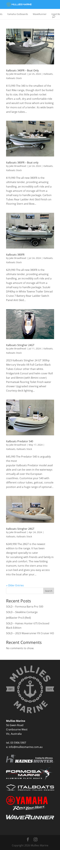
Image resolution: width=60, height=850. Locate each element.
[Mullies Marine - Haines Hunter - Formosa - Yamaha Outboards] (19, 4)
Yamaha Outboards (17, 14)
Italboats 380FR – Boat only (22, 162)
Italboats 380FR (15, 254)
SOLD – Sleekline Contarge (22, 612)
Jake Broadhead (17, 73)
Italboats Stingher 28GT (20, 529)
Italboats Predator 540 (19, 441)
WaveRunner (40, 14)
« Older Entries (15, 585)
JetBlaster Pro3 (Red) (18, 617)
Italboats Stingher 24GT (20, 345)
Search (48, 590)
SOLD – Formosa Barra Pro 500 (24, 606)
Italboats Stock (14, 78)
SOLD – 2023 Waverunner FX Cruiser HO (30, 633)
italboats (48, 73)
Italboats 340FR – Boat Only (22, 70)
